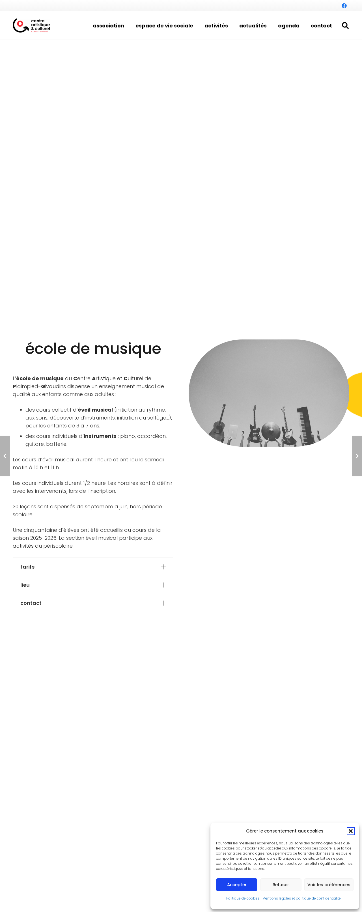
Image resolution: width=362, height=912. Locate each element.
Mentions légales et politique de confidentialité (301, 898)
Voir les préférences (328, 885)
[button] (351, 831)
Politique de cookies (243, 898)
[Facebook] (344, 6)
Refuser (281, 885)
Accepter (237, 885)
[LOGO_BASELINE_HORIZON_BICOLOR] (31, 25)
